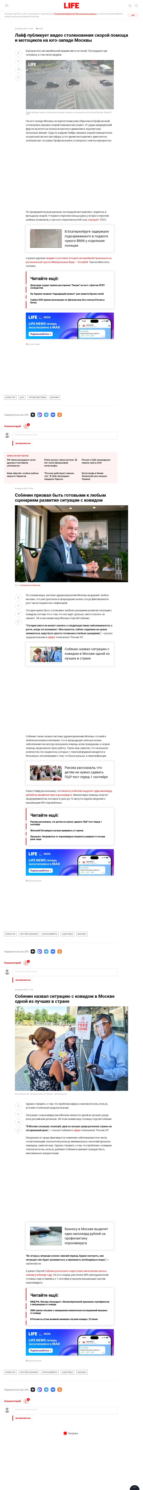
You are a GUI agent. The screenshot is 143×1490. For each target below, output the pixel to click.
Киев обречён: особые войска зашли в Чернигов (23, 475)
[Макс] (39, 415)
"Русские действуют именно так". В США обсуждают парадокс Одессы (59, 476)
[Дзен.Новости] (33, 415)
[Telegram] (46, 415)
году (49, 1274)
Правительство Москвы (30, 585)
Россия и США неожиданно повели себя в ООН (96, 461)
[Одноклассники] (59, 415)
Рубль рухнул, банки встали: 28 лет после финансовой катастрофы (60, 462)
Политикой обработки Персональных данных (75, 13)
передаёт (94, 219)
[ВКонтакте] (53, 415)
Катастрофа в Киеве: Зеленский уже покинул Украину (94, 476)
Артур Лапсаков (34, 881)
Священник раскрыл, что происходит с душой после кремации (21, 1479)
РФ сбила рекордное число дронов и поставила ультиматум (21, 462)
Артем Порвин (34, 344)
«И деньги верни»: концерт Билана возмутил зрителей (58, 1478)
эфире (51, 637)
